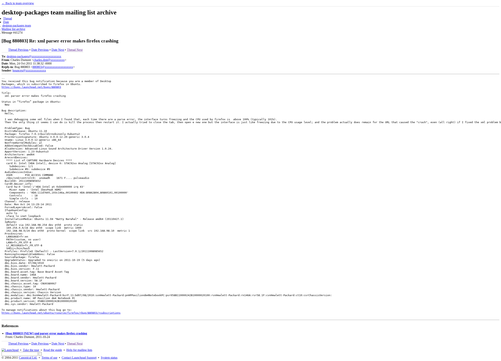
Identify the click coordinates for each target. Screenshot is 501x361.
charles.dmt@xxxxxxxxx (49, 60)
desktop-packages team (16, 25)
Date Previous (40, 49)
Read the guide (52, 350)
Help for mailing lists (79, 350)
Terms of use (49, 357)
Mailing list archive (13, 29)
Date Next (57, 49)
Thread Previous (18, 49)
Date (6, 22)
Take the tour (31, 350)
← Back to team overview (18, 3)
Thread (7, 18)
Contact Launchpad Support (79, 357)
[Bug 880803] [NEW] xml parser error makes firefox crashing (46, 333)
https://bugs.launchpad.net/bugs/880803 (31, 87)
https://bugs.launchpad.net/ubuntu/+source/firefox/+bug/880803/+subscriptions (61, 312)
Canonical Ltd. (28, 357)
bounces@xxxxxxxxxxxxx (29, 70)
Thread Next (75, 49)
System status (109, 357)
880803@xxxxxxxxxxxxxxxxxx (52, 67)
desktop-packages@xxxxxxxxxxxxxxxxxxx (34, 56)
